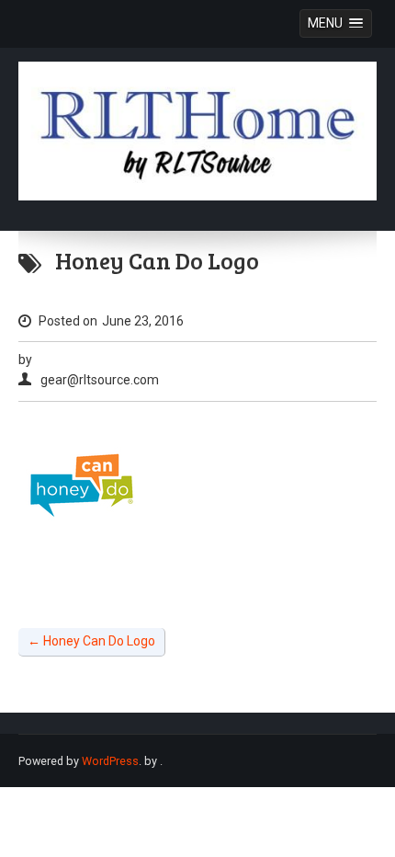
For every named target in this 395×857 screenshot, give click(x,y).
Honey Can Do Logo (91, 641)
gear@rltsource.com (99, 379)
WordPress (110, 761)
